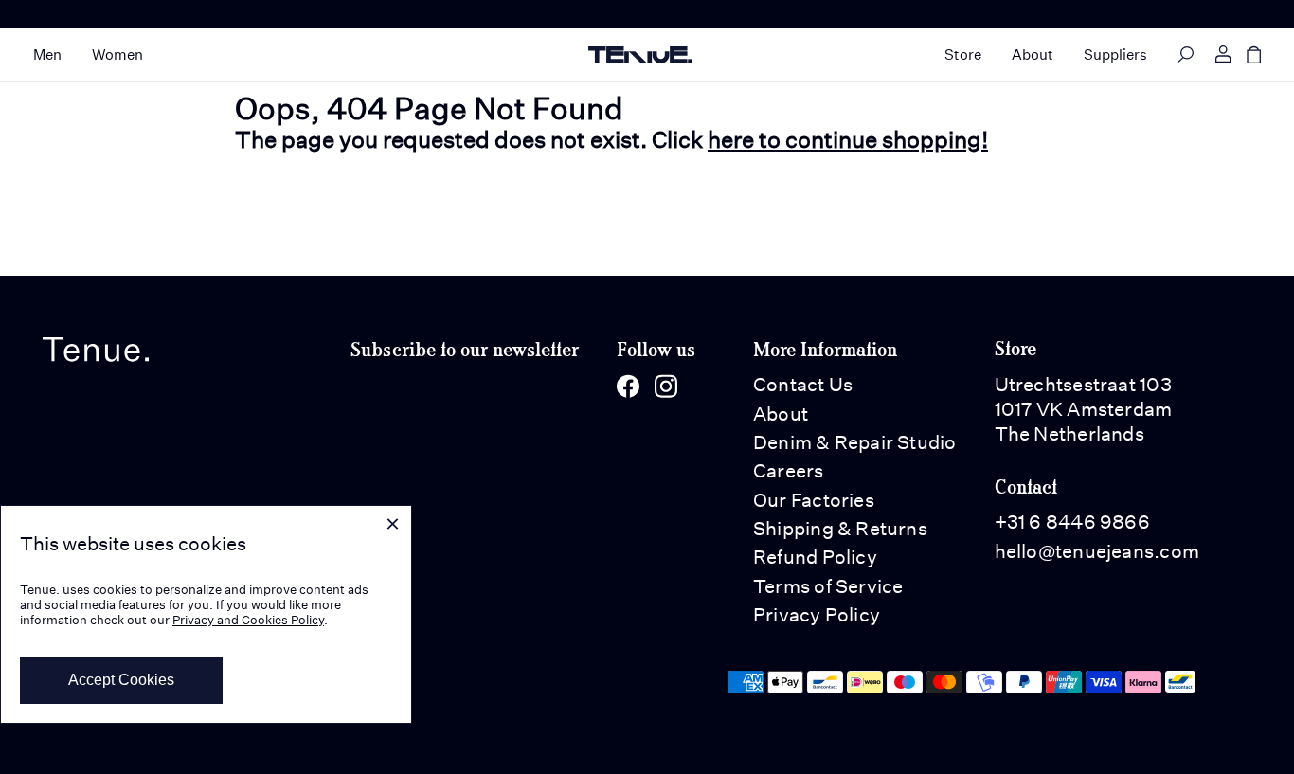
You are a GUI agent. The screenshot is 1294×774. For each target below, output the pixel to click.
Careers (788, 470)
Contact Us (803, 384)
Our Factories (813, 500)
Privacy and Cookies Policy (248, 620)
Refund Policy (815, 557)
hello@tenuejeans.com (1097, 551)
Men (47, 54)
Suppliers (1115, 54)
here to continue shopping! (848, 139)
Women (117, 54)
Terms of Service (828, 586)
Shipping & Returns (840, 528)
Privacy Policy (816, 614)
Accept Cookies (121, 680)
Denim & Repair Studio (855, 442)
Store (962, 54)
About (1032, 54)
